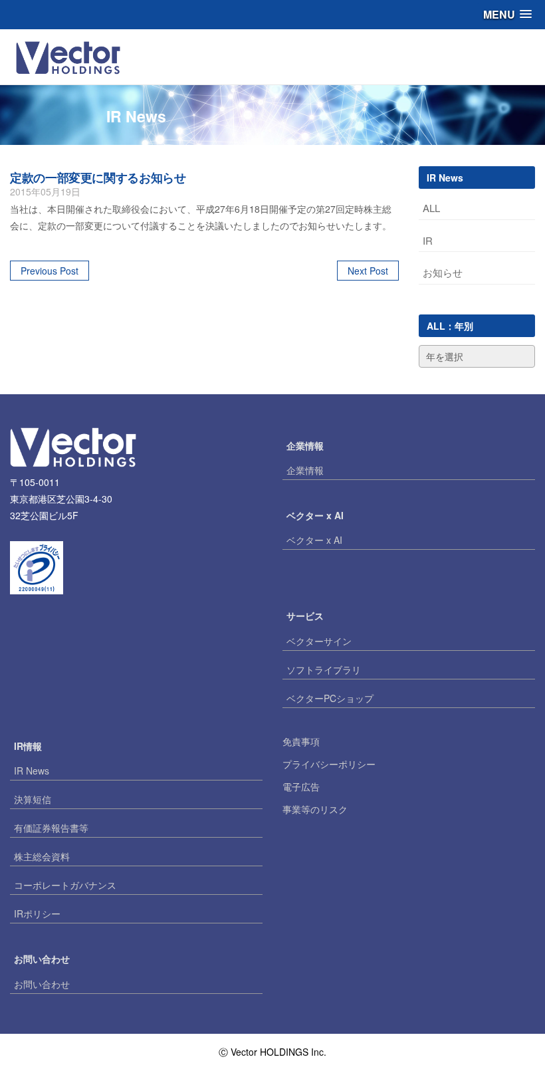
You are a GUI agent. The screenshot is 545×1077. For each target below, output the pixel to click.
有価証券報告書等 (51, 827)
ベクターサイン (319, 641)
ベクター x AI (314, 539)
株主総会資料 (42, 856)
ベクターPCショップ (330, 698)
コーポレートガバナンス (65, 885)
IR (428, 240)
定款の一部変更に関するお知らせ (98, 177)
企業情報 (305, 470)
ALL (431, 208)
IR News (31, 770)
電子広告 (301, 786)
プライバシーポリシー (329, 764)
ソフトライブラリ (323, 669)
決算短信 (32, 799)
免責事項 (301, 741)
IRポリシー (37, 913)
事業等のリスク (315, 809)
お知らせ (443, 272)
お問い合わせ (42, 984)
